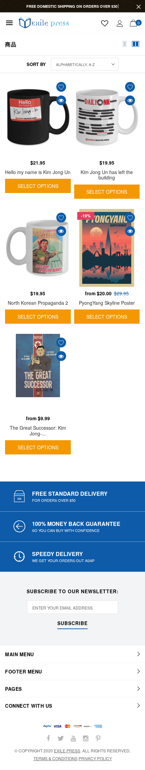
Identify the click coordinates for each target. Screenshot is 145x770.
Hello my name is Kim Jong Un (37, 172)
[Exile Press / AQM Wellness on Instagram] (85, 738)
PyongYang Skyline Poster (107, 302)
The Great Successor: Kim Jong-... (38, 430)
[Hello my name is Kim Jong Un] (38, 117)
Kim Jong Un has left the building (107, 175)
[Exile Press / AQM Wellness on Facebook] (48, 738)
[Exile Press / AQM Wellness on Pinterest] (98, 738)
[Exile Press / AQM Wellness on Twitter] (60, 738)
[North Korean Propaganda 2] (38, 248)
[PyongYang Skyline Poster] (107, 248)
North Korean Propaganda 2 (38, 302)
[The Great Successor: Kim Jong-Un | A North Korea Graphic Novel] (38, 373)
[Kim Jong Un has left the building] (107, 117)
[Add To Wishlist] (61, 87)
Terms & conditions (55, 758)
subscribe (72, 623)
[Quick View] (61, 100)
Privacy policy (95, 758)
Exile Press (67, 750)
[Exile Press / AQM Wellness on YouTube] (73, 738)
